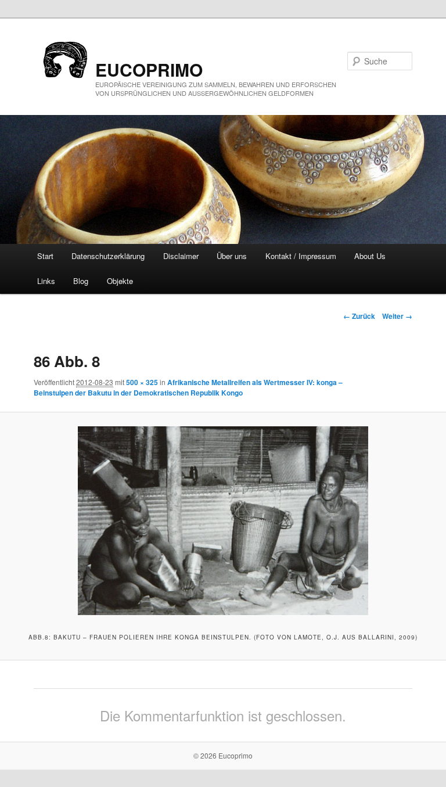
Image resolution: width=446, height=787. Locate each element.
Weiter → (397, 316)
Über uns (232, 255)
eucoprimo (149, 69)
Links (46, 280)
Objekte (120, 280)
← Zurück (359, 316)
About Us (370, 255)
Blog (80, 280)
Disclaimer (181, 255)
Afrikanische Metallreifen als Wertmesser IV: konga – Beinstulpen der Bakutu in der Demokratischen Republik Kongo (188, 387)
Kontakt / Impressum (300, 255)
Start (45, 255)
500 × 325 (142, 382)
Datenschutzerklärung (108, 255)
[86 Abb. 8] (223, 520)
